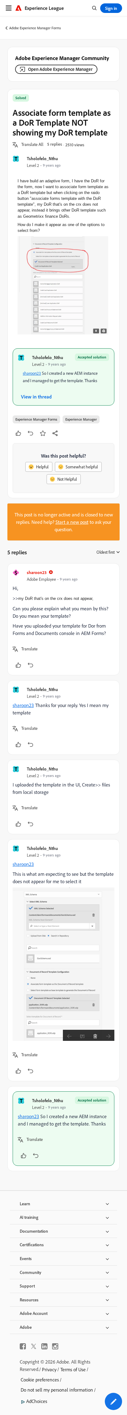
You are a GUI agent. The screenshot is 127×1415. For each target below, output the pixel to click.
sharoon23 (32, 373)
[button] (32, 145)
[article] (63, 619)
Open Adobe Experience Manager (60, 69)
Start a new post (71, 522)
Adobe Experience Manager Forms (35, 28)
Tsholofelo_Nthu (42, 158)
